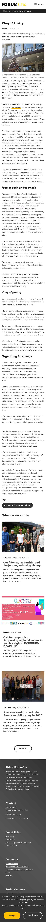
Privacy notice (11, 845)
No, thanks (33, 915)
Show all (23, 749)
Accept (12, 915)
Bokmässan (16, 107)
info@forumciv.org (13, 814)
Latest (14, 11)
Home (5, 11)
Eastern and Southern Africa (17, 505)
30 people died (19, 206)
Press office (10, 840)
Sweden (9, 875)
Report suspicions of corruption (18, 843)
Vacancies (10, 837)
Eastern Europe (12, 864)
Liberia (8, 873)
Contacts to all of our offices (17, 818)
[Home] (14, 4)
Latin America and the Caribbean (19, 870)
